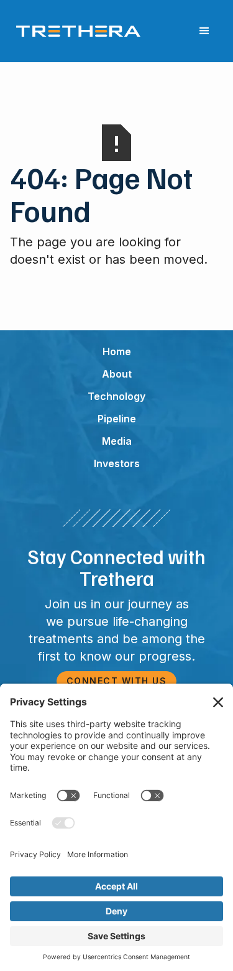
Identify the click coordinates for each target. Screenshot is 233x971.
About (117, 374)
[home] (75, 31)
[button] (204, 31)
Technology (116, 396)
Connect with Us (116, 681)
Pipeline (117, 418)
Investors (117, 463)
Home (117, 351)
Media (117, 441)
